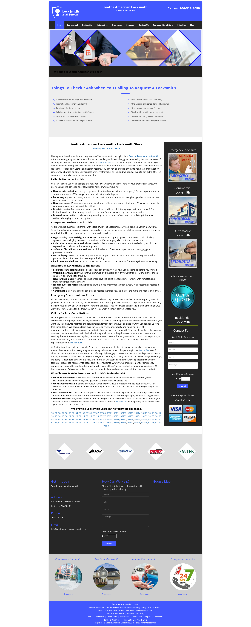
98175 (68, 422)
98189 (116, 422)
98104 (75, 413)
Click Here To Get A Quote (182, 278)
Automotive (102, 25)
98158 (110, 419)
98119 (61, 416)
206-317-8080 (189, 8)
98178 (82, 422)
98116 (151, 413)
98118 (54, 416)
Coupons (130, 25)
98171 (54, 422)
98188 (110, 422)
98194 (137, 422)
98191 (130, 422)
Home (59, 25)
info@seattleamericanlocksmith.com (69, 529)
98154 (96, 419)
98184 (96, 422)
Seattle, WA (99, 148)
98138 (151, 416)
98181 (89, 422)
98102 (61, 413)
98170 (158, 419)
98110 (106, 425)
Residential (87, 25)
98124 (82, 416)
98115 (144, 413)
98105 (82, 413)
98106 (89, 413)
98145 (68, 419)
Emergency (117, 25)
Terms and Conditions (163, 25)
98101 (54, 413)
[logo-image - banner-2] (125, 53)
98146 (75, 419)
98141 (54, 419)
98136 (144, 416)
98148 (82, 419)
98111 (116, 413)
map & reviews (154, 607)
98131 (116, 416)
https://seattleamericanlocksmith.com (135, 611)
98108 (103, 413)
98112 (123, 413)
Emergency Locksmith (182, 150)
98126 (96, 416)
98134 (137, 416)
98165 (137, 419)
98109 (110, 413)
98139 (158, 416)
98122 (75, 416)
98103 (68, 413)
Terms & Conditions (112, 620)
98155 (103, 419)
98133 (130, 416)
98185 (103, 422)
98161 (123, 419)
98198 (151, 422)
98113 (130, 413)
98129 (110, 416)
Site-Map (137, 620)
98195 (144, 422)
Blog (192, 25)
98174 (61, 422)
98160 (116, 419)
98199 (158, 422)
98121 (68, 416)
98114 (137, 413)
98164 (130, 419)
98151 (89, 419)
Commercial (72, 25)
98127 (103, 416)
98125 (89, 416)
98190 (123, 422)
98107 (96, 413)
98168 (151, 419)
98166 (144, 419)
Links (145, 620)
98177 (75, 422)
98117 (158, 413)
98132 (123, 416)
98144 (61, 419)
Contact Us (144, 25)
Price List (181, 25)
